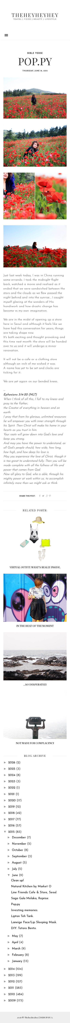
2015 (12, 832)
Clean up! (17, 880)
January (17, 961)
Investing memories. (24, 910)
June (15, 875)
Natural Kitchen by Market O (31, 886)
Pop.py (15, 904)
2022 (12, 787)
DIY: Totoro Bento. (23, 928)
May (15, 936)
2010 (12, 994)
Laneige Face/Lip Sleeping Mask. (34, 922)
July (15, 869)
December (19, 837)
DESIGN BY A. (46, 1017)
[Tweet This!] (43, 496)
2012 (12, 981)
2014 (12, 969)
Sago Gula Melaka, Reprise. (30, 898)
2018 (12, 813)
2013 (12, 975)
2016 (12, 825)
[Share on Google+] (47, 496)
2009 (12, 1000)
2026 (12, 762)
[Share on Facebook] (39, 496)
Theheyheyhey (35, 15)
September (20, 856)
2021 (12, 794)
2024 (12, 775)
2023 (12, 781)
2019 (12, 806)
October (18, 850)
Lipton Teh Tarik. (22, 916)
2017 (11, 819)
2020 (12, 800)
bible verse (35, 53)
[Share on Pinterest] (50, 496)
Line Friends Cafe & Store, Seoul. (34, 892)
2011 (11, 988)
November (19, 843)
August (17, 862)
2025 (12, 769)
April (15, 942)
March (16, 948)
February (18, 955)
